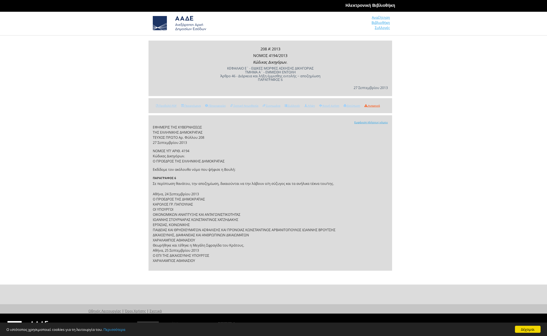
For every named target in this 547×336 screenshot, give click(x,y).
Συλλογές (382, 27)
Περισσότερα (114, 329)
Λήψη (311, 106)
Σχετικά (156, 311)
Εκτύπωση (353, 106)
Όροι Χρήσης (135, 311)
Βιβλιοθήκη (381, 22)
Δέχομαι (528, 329)
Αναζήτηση (381, 17)
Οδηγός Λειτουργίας (104, 311)
